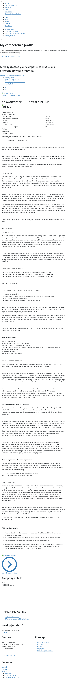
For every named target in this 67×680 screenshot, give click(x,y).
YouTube (5, 669)
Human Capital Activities (13, 14)
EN (5, 90)
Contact (7, 24)
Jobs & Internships (11, 5)
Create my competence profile (10, 56)
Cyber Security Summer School (15, 34)
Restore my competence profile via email (13, 75)
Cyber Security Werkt (11, 31)
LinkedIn (5, 667)
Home (7, 3)
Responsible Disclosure (12, 678)
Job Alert (4, 632)
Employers (8, 12)
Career (7, 10)
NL (5, 87)
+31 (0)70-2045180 (9, 656)
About (7, 17)
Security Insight (10, 36)
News (6, 19)
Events (7, 22)
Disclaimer (8, 673)
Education (8, 8)
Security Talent (9, 29)
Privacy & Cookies (10, 675)
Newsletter (8, 26)
